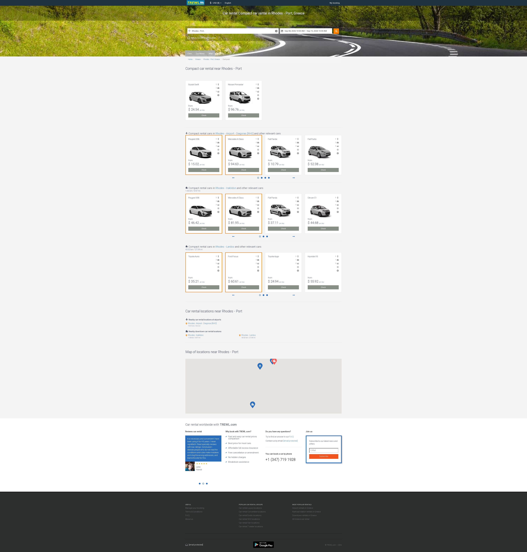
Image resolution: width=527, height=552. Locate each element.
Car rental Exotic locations (250, 515)
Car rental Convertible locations (252, 512)
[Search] (336, 31)
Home (190, 59)
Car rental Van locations (249, 523)
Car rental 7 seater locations (251, 526)
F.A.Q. (291, 437)
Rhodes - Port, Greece (211, 59)
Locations (200, 53)
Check (203, 115)
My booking (335, 3)
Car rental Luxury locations (250, 508)
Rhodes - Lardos (224, 246)
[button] (215, 3)
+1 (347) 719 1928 (281, 459)
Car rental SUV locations (249, 519)
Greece (198, 59)
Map (211, 53)
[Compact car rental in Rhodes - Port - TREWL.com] (263, 544)
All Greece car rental (300, 519)
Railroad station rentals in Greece (306, 512)
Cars (190, 53)
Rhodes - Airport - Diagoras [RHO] (234, 133)
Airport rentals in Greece (302, 508)
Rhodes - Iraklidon (225, 188)
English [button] (228, 3)
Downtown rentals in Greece (304, 515)
